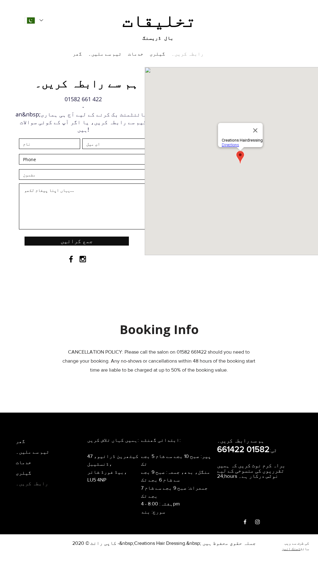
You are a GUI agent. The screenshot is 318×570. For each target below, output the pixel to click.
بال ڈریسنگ (158, 38)
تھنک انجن (291, 549)
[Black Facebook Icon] (70, 259)
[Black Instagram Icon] (82, 259)
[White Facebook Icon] (245, 522)
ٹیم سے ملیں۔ (32, 452)
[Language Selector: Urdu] (33, 20)
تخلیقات (159, 20)
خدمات (23, 462)
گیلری (23, 473)
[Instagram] (257, 522)
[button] (136, 53)
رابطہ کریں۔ (32, 483)
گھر (20, 441)
